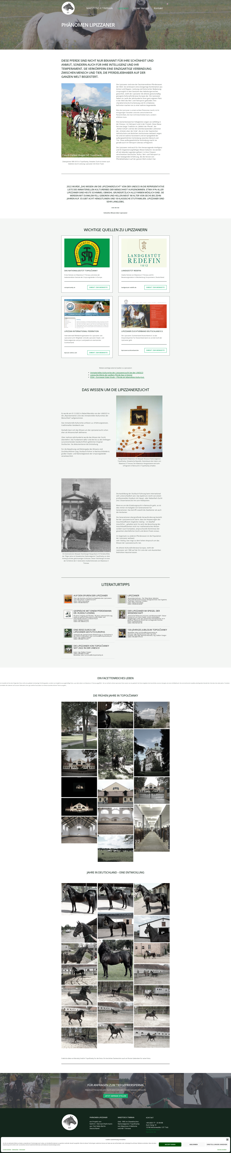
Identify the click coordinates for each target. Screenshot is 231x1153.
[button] (227, 1139)
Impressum (22, 1149)
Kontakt (158, 8)
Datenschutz (15, 1149)
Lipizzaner (123, 8)
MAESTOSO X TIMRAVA (99, 8)
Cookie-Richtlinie (7, 1149)
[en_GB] (167, 8)
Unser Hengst (141, 8)
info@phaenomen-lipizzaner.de (153, 1130)
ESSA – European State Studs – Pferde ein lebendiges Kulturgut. (117, 377)
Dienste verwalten (221, 1149)
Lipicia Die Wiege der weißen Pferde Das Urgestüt (111, 375)
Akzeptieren (170, 1144)
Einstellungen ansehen (217, 1144)
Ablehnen (193, 1144)
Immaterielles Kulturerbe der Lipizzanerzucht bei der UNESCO (116, 372)
